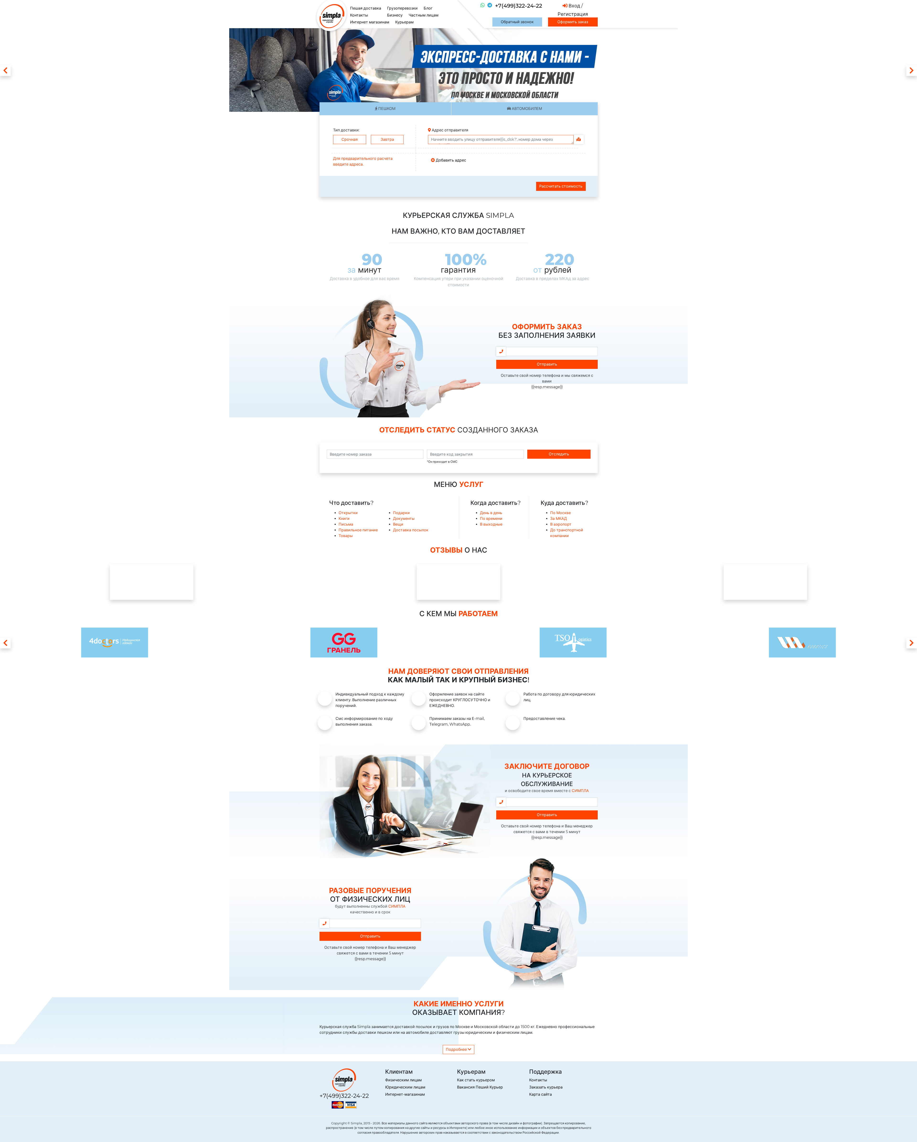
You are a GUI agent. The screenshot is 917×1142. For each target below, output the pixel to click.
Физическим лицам (403, 1080)
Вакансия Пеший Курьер (480, 1087)
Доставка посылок (410, 530)
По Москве (560, 513)
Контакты (359, 15)
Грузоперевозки (402, 8)
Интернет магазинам (369, 22)
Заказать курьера (546, 1087)
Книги (344, 518)
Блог (428, 8)
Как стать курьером (476, 1080)
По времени (491, 518)
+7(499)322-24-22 (518, 5)
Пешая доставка (365, 8)
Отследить (559, 454)
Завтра (387, 139)
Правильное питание (358, 530)
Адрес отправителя (449, 130)
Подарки (401, 513)
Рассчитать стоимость (560, 186)
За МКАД (558, 518)
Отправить (547, 364)
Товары (346, 535)
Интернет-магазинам (405, 1094)
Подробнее (457, 1049)
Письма (346, 524)
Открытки (348, 513)
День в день (491, 513)
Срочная (349, 139)
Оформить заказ (572, 22)
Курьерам (404, 22)
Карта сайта (540, 1094)
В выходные (491, 524)
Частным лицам (423, 15)
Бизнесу (395, 15)
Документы (404, 518)
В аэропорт (560, 524)
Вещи (398, 524)
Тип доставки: (346, 130)
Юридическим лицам (405, 1087)
